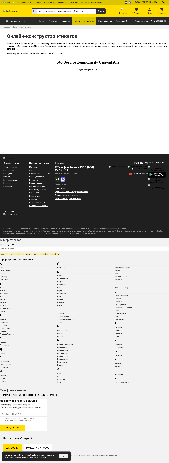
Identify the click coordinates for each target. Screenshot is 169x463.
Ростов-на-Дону (121, 288)
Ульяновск (119, 344)
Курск (59, 305)
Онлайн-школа (141, 21)
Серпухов (118, 302)
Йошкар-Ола (62, 268)
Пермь (28, 254)
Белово (3, 299)
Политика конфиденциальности (68, 199)
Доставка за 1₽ (24, 2)
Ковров (60, 299)
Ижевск (3, 375)
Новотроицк (62, 362)
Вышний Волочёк (7, 334)
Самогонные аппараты (59, 21)
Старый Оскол (120, 313)
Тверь (36, 254)
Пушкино (118, 280)
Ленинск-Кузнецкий (65, 319)
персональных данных (12, 233)
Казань (60, 276)
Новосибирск (62, 359)
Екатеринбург (5, 364)
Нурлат (60, 365)
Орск (59, 382)
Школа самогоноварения (39, 174)
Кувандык (61, 302)
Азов (2, 268)
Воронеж (3, 325)
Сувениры (7, 186)
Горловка (4, 342)
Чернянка (119, 363)
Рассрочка (49, 2)
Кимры (8, 2)
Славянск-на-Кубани (123, 308)
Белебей (3, 296)
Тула (117, 336)
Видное (3, 319)
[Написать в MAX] (130, 2)
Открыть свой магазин (91, 2)
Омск (59, 373)
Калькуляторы (105, 21)
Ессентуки (4, 367)
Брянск (3, 305)
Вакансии (61, 2)
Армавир (3, 277)
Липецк (60, 322)
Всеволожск (5, 328)
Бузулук (3, 311)
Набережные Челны (65, 344)
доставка (40, 177)
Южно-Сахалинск (122, 382)
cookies (19, 455)
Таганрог (118, 327)
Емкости (6, 177)
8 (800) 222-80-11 (143, 2)
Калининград (62, 279)
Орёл (59, 376)
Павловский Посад (122, 268)
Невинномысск (63, 347)
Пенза (117, 271)
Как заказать (34, 193)
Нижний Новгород (64, 353)
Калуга (60, 282)
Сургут (117, 316)
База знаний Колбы (37, 202)
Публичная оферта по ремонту (67, 195)
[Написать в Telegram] (126, 2)
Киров (59, 291)
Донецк (3, 353)
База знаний (121, 21)
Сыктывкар (119, 319)
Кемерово (61, 288)
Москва (4, 254)
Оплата (38, 2)
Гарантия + (73, 2)
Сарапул (118, 299)
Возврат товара (35, 183)
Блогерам (33, 199)
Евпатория (4, 361)
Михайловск (62, 330)
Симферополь (120, 305)
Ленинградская (63, 316)
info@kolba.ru (60, 188)
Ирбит (2, 378)
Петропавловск (121, 277)
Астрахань (4, 280)
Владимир (4, 322)
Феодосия (119, 355)
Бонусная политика (37, 186)
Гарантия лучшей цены (38, 190)
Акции (42, 21)
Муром (60, 336)
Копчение (7, 183)
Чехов (117, 366)
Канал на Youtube (140, 174)
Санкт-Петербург (16, 254)
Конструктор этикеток (84, 21)
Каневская (61, 285)
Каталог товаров (17, 21)
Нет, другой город (37, 447)
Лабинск (60, 313)
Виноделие (8, 174)
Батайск (3, 291)
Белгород (4, 294)
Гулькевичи (4, 345)
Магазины (33, 167)
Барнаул (3, 288)
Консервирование (10, 180)
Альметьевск (5, 271)
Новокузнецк (62, 356)
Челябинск (55, 254)
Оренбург (44, 254)
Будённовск (5, 308)
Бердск (3, 302)
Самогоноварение (10, 167)
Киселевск (61, 294)
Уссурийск (119, 347)
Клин (59, 296)
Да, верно (12, 447)
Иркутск (3, 381)
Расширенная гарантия (38, 206)
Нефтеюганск (62, 350)
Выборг (3, 331)
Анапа (2, 274)
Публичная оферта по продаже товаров (71, 192)
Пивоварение (8, 170)
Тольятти (118, 333)
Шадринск (119, 374)
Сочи (117, 310)
